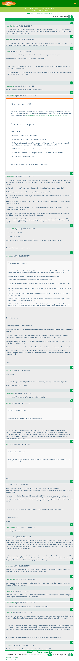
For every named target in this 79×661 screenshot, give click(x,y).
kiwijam (8, 51)
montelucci (10, 26)
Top (71, 23)
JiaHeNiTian (10, 86)
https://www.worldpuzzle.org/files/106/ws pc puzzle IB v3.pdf (46, 116)
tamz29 (8, 256)
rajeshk (8, 566)
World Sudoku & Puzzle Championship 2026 (39, 8)
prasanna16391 (11, 96)
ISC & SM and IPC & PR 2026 (39, 11)
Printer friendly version (14, 660)
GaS (7, 485)
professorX (9, 645)
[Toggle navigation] (74, 3)
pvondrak (9, 591)
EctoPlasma (10, 177)
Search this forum (12, 657)
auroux (8, 537)
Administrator (10, 527)
